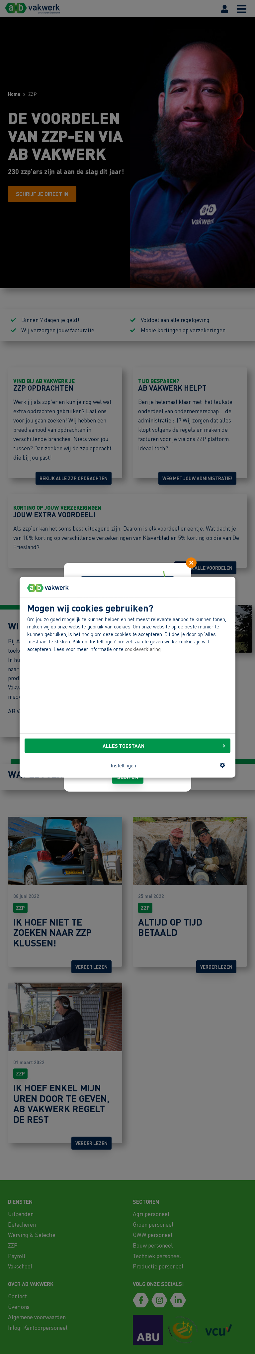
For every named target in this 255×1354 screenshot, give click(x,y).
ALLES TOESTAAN (123, 745)
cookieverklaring (143, 649)
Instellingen (123, 765)
